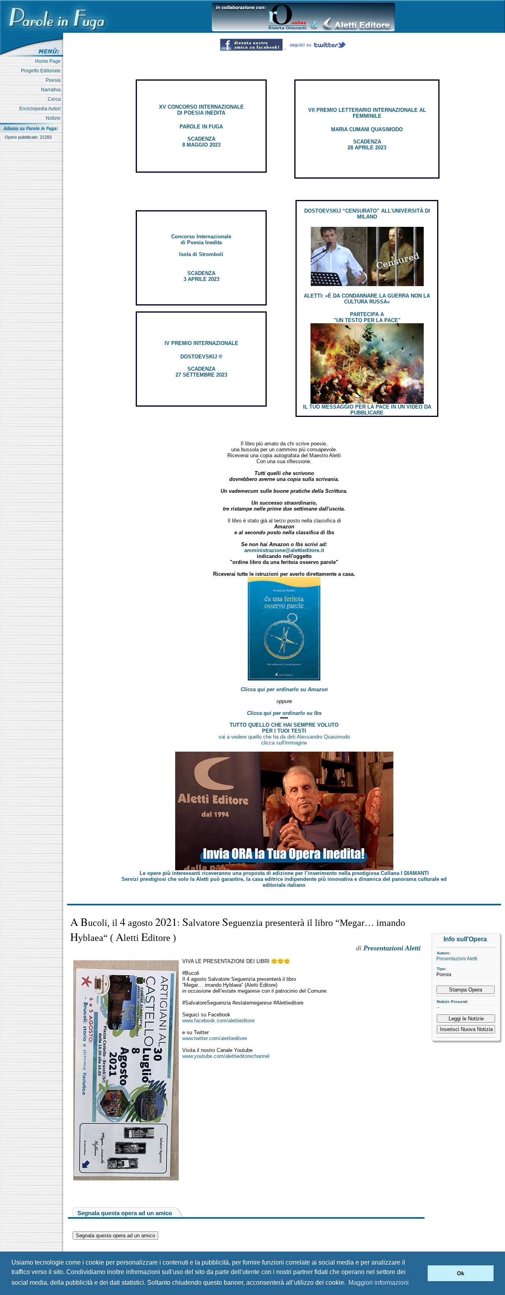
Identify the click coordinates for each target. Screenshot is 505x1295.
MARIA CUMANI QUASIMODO (367, 129)
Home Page (49, 61)
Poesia (54, 80)
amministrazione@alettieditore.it (284, 550)
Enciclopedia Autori (41, 108)
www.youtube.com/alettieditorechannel (225, 1056)
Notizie (54, 118)
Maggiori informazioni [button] (378, 1282)
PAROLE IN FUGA (201, 127)
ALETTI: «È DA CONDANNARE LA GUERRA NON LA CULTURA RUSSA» (367, 299)
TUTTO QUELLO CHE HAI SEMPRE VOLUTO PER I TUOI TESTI (284, 728)
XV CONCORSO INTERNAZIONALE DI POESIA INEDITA (201, 110)
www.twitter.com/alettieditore (214, 1038)
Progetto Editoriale (42, 71)
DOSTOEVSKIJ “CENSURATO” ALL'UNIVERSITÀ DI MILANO (367, 214)
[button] (419, 1273)
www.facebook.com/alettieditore (218, 1021)
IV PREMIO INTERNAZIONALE (201, 343)
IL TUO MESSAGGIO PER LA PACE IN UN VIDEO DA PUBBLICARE (367, 410)
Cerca (55, 99)
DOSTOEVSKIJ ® (201, 357)
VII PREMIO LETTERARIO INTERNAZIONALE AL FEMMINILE (367, 113)
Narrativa (52, 89)
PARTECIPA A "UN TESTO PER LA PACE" (367, 317)
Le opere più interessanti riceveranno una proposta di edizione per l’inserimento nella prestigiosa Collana (284, 873)
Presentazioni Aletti (456, 958)
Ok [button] (460, 1273)
